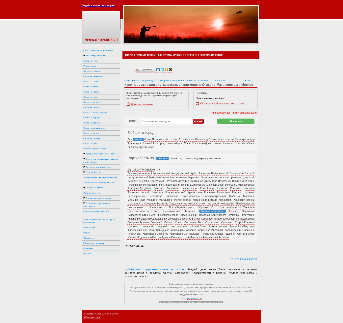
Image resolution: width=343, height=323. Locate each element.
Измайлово (207, 188)
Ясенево (224, 237)
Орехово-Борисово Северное (237, 207)
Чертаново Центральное (184, 233)
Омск (187, 143)
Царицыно (248, 230)
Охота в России (93, 172)
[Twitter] (162, 69)
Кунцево (237, 192)
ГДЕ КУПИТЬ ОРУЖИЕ (170, 55)
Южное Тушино (161, 237)
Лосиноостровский (214, 196)
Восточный (224, 180)
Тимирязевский (218, 226)
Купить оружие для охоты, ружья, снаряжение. (160, 80)
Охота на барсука (91, 118)
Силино (168, 222)
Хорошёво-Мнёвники (210, 230)
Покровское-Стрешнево (141, 214)
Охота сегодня (90, 143)
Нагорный (213, 203)
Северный (156, 222)
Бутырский (248, 177)
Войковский (157, 180)
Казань (230, 139)
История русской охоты (94, 149)
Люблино (234, 196)
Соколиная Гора (193, 222)
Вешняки (132, 180)
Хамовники (177, 230)
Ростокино (248, 214)
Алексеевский (161, 173)
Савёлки (146, 218)
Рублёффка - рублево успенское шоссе (154, 269)
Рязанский (133, 218)
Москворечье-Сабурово (141, 203)
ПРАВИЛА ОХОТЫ (146, 55)
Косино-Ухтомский (138, 192)
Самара (227, 143)
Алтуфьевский (180, 173)
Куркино (249, 192)
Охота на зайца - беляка (95, 112)
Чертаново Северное (155, 233)
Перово (233, 211)
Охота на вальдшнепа (94, 128)
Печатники (248, 211)
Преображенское (168, 214)
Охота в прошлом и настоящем (98, 50)
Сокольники (212, 222)
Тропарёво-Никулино (242, 226)
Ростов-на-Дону (201, 143)
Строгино (132, 226)
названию (215, 158)
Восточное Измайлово (203, 180)
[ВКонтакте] (158, 69)
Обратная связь (92, 317)
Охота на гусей (90, 61)
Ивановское (190, 188)
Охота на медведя (92, 102)
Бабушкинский (219, 173)
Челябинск (248, 143)
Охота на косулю (91, 133)
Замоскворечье (245, 184)
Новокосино (156, 207)
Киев (238, 139)
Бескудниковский (137, 177)
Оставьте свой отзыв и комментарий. (222, 103)
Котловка (157, 192)
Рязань (217, 143)
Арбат (194, 173)
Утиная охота (89, 66)
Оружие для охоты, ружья (98, 198)
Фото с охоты (89, 228)
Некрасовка (227, 203)
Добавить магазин (142, 104)
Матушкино (165, 199)
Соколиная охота (91, 193)
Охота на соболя (91, 123)
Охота (127, 80)
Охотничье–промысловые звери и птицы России (101, 160)
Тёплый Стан (198, 226)
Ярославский (210, 237)
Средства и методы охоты (98, 167)
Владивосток (187, 139)
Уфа (237, 143)
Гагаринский (134, 184)
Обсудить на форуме (245, 259)
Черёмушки (134, 233)
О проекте (88, 248)
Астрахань (171, 139)
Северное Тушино (138, 222)
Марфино (248, 196)
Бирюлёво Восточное (174, 177)
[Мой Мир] (171, 69)
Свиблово (173, 218)
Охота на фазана (91, 138)
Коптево (249, 188)
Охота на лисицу (91, 107)
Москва (193, 80)
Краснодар (248, 139)
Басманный (237, 173)
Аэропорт (204, 173)
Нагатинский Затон (194, 203)
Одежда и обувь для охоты (96, 211)
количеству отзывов (181, 158)
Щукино (230, 233)
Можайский (225, 199)
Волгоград (201, 139)
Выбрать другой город (140, 147)
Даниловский (181, 184)
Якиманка (196, 237)
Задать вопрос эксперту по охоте (99, 182)
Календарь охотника (95, 56)
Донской (212, 184)
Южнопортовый (180, 237)
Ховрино (191, 230)
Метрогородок (182, 199)
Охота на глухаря (91, 71)
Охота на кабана (91, 92)
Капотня (222, 188)
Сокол (178, 222)
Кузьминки (223, 192)
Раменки (234, 214)
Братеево (235, 177)
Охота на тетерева (92, 76)
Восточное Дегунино (177, 180)
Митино (212, 199)
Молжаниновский (244, 199)
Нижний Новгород (154, 143)
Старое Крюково (244, 222)
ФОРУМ (128, 55)
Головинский (150, 184)
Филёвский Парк (137, 230)
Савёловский (159, 218)
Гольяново (165, 184)
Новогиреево (135, 207)
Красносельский (175, 192)
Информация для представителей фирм (234, 112)
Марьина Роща (136, 199)
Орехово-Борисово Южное (143, 211)
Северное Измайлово (214, 218)
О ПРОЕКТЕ (191, 55)
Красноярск (134, 143)
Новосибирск (174, 143)
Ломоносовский (191, 196)
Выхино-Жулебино (243, 180)
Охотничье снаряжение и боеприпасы (96, 204)
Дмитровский (197, 184)
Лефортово (155, 196)
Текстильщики (178, 226)
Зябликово (173, 188)
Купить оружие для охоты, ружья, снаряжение (99, 221)
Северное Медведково (240, 218)
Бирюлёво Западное (200, 177)
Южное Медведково (139, 237)
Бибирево (155, 177)
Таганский (147, 226)
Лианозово (172, 196)
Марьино (152, 199)
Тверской (161, 226)
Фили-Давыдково (159, 230)
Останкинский (171, 211)
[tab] (141, 169)
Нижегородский (245, 203)
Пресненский (189, 214)
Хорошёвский (232, 230)
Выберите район (141, 169)
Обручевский (205, 207)
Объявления (89, 238)
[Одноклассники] (166, 69)
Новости (87, 253)
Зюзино (158, 188)
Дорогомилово (226, 184)
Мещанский (200, 199)
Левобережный (136, 196)
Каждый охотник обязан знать (100, 154)
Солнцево (227, 222)
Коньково (235, 188)
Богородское (221, 177)
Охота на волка (90, 87)
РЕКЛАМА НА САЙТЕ (211, 55)
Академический (142, 173)
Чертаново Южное (212, 233)
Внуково (144, 180)
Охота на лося (90, 97)
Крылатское (195, 192)
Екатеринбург (217, 139)
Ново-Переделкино (180, 207)
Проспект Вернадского (212, 214)
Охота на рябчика (91, 81)
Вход (247, 80)
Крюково (209, 192)
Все (129, 139)
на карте (237, 121)
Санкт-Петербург (154, 139)
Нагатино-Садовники (169, 203)
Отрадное (190, 211)
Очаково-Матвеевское (212, 80)
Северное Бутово (190, 218)
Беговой (249, 173)
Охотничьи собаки (94, 188)
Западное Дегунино (139, 188)
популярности (201, 158)
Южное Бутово (245, 233)
